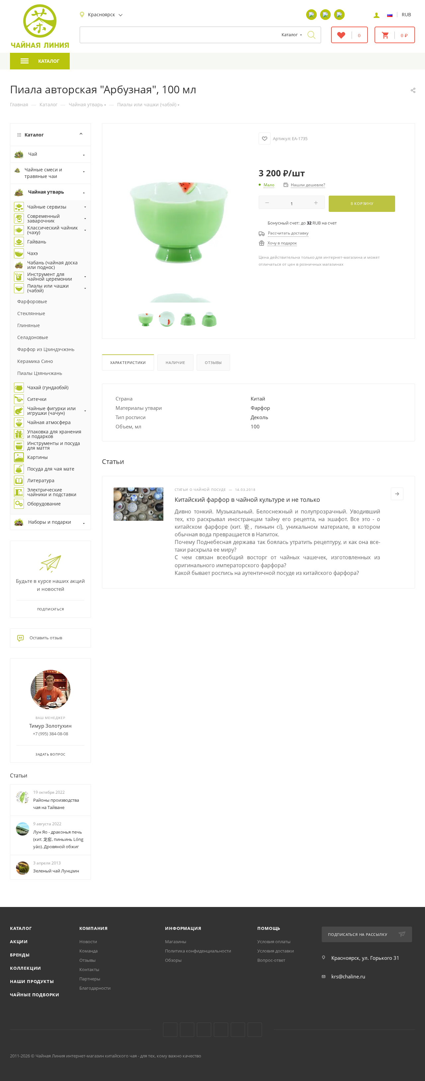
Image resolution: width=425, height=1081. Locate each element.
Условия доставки (275, 951)
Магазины (175, 942)
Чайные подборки (34, 995)
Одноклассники (204, 1030)
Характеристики (128, 362)
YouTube (187, 1030)
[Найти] (311, 35)
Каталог (21, 928)
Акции (19, 942)
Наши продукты (32, 981)
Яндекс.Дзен (221, 1030)
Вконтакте (170, 1030)
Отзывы (213, 362)
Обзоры (173, 960)
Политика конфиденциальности (198, 951)
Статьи (18, 775)
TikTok (238, 1030)
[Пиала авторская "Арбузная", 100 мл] (177, 215)
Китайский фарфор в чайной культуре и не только (247, 499)
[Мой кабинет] (376, 14)
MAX (255, 1030)
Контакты (89, 969)
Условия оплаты (274, 942)
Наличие (175, 362)
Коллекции (25, 968)
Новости (88, 942)
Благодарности (95, 988)
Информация (183, 928)
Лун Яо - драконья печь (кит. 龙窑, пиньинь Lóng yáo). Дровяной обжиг (58, 839)
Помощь (268, 928)
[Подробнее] (397, 494)
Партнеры (89, 979)
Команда (88, 951)
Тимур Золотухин (50, 725)
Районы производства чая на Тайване (56, 803)
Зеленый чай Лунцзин (56, 871)
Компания (93, 928)
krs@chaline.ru (348, 976)
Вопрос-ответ (271, 960)
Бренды (20, 955)
